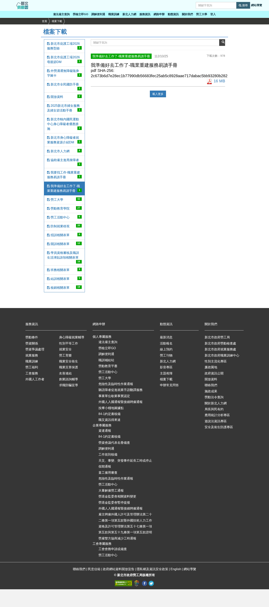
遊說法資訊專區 (216, 421)
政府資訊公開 (214, 373)
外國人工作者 (34, 379)
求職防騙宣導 (68, 385)
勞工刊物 (166, 355)
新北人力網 (129, 14)
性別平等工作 (68, 343)
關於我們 (187, 14)
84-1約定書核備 (109, 414)
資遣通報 (104, 430)
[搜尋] (222, 42)
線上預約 (166, 349)
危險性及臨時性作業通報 (115, 384)
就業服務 (31, 355)
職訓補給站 (106, 360)
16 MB (218, 81)
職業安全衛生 (68, 361)
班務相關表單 (65, 270)
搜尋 (244, 5)
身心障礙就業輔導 (71, 337)
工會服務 (31, 373)
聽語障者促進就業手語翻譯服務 (120, 390)
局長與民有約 (214, 409)
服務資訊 (144, 14)
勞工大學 (201, 14)
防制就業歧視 (65, 226)
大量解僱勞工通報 (111, 490)
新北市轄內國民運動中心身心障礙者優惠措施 (63, 124)
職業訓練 (113, 14)
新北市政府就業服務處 (220, 349)
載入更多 (157, 94)
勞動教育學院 (65, 208)
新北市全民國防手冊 (65, 86)
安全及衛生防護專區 (219, 427)
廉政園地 (211, 367)
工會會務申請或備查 (112, 549)
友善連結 (65, 373)
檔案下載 (57, 21)
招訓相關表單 (65, 235)
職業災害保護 (68, 367)
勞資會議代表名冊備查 (114, 442)
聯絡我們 (211, 385)
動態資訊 (173, 14)
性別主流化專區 (216, 361)
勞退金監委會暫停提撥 (114, 502)
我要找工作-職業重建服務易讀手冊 (63, 175)
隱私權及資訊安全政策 (152, 569)
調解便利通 (98, 14)
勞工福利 (31, 367)
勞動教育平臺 (107, 366)
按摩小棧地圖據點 (111, 408)
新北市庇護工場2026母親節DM (63, 60)
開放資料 (65, 96)
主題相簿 (166, 373)
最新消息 (166, 337)
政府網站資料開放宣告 (118, 569)
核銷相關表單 (65, 287)
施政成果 (211, 391)
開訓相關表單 (65, 244)
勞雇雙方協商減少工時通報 (117, 538)
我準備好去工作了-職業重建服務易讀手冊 (63, 188)
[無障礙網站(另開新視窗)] (124, 583)
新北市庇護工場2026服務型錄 (63, 46)
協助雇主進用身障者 (65, 161)
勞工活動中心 (65, 217)
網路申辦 (159, 14)
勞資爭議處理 (34, 349)
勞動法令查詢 (214, 397)
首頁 (44, 21)
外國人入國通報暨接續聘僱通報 (120, 402)
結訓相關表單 (65, 278)
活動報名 (166, 343)
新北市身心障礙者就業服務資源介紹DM (63, 140)
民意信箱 (94, 569)
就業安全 (65, 349)
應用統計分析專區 (217, 415)
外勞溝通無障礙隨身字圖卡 (63, 73)
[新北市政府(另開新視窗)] (137, 583)
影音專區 (166, 367)
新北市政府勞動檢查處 (220, 343)
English (176, 569)
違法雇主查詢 (61, 14)
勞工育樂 (65, 355)
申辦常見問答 (169, 385)
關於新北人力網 (216, 403)
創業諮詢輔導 (68, 379)
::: (1, 2)
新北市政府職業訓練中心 (222, 355)
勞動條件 (31, 337)
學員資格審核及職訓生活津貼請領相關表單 (63, 257)
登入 (213, 14)
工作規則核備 (107, 454)
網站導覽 (256, 5)
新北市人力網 (65, 151)
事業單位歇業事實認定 (114, 396)
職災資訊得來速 (109, 419)
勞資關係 (31, 343)
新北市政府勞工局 (217, 337)
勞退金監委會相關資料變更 (117, 496)
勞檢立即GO (80, 14)
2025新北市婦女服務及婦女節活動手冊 (63, 108)
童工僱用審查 (107, 472)
